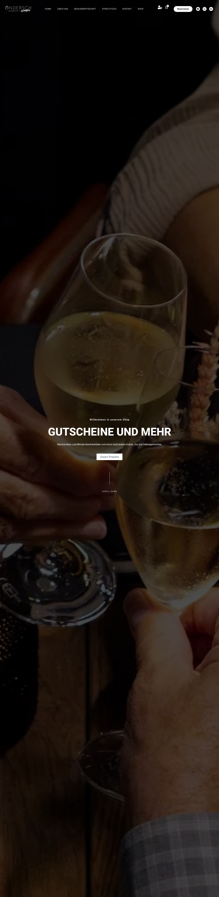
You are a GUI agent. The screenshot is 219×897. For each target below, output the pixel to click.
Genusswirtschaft (85, 9)
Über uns (62, 9)
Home (48, 9)
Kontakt (127, 9)
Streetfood (109, 9)
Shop (140, 9)
